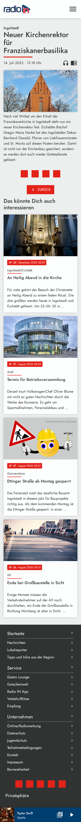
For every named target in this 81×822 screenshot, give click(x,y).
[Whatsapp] (51, 784)
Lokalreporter (17, 649)
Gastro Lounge (18, 677)
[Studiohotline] (62, 784)
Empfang (14, 706)
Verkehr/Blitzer (18, 698)
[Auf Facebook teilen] (24, 173)
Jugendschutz (17, 740)
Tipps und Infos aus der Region (30, 657)
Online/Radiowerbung (24, 726)
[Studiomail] (18, 784)
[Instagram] (40, 784)
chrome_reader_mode (74, 63)
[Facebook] (29, 784)
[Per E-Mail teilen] (56, 173)
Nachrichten (16, 642)
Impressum (15, 762)
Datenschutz (16, 733)
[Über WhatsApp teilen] (46, 173)
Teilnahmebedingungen (24, 747)
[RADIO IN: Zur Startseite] (35, 9)
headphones (66, 63)
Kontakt (12, 754)
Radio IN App (17, 691)
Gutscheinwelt (17, 684)
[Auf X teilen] (35, 173)
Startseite (15, 633)
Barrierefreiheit (18, 769)
